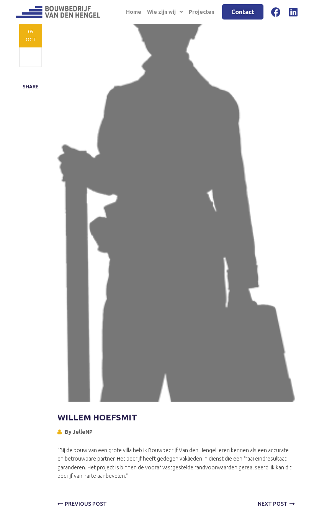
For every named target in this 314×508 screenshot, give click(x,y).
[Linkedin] (293, 12)
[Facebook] (276, 12)
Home (133, 12)
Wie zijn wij (161, 12)
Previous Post (86, 504)
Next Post (273, 504)
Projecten (201, 12)
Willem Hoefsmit (97, 417)
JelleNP (83, 432)
